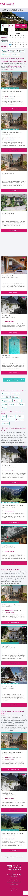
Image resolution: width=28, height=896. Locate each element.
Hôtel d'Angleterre (8, 173)
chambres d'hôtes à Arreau (14, 66)
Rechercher (20, 26)
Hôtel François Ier (7, 546)
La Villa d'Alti (6, 646)
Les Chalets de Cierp (8, 686)
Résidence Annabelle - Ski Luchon (12, 505)
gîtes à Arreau (9, 69)
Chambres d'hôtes (6, 41)
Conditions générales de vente (14, 882)
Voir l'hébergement (13, 109)
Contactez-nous (14, 888)
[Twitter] (16, 890)
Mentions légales (14, 884)
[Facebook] (14, 890)
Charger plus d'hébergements (13, 380)
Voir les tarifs (13, 190)
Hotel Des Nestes (7, 316)
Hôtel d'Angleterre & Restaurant (12, 91)
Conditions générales (14, 880)
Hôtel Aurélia (6, 356)
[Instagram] (12, 890)
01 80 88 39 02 (15, 875)
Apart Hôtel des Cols (8, 276)
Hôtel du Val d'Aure (8, 213)
